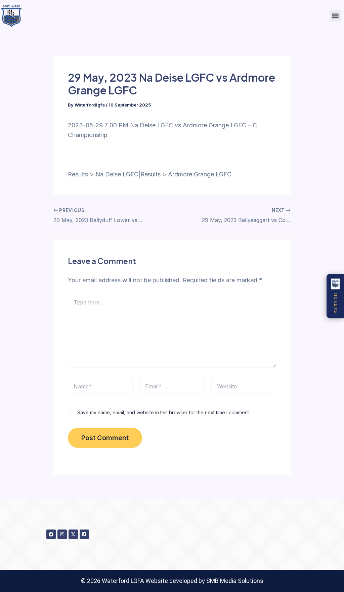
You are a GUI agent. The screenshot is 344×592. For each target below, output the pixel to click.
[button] (335, 16)
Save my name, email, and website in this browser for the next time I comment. (163, 412)
